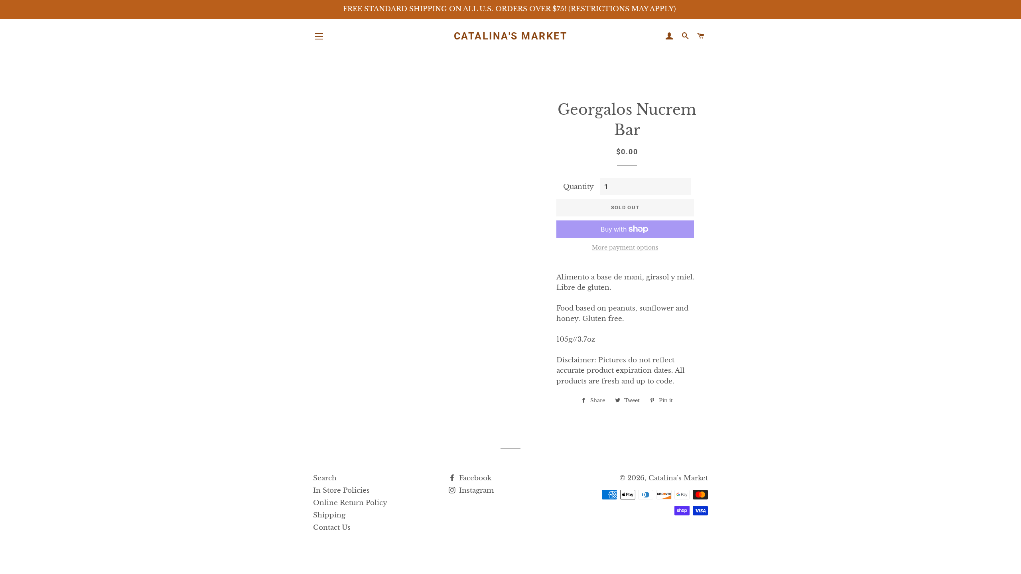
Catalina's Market (511, 36)
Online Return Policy (350, 503)
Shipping (329, 515)
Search (325, 478)
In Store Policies (341, 490)
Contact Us (332, 527)
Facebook (474, 478)
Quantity (578, 187)
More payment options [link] (625, 247)
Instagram (475, 490)
